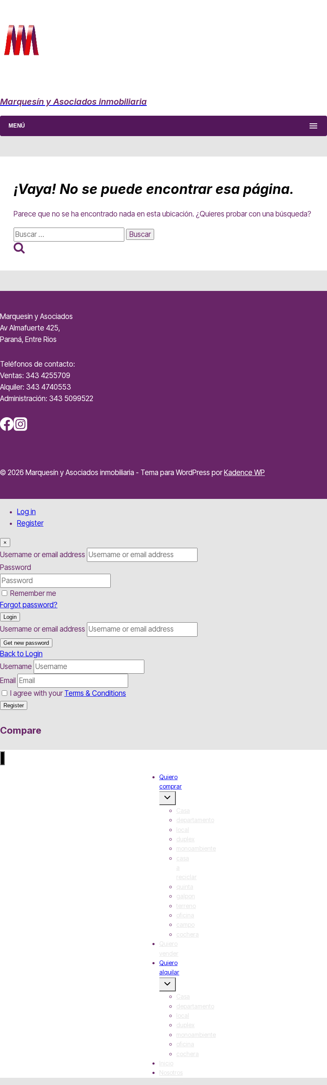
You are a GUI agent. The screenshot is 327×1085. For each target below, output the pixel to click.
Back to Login (21, 653)
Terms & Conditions (95, 693)
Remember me (33, 593)
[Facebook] (7, 428)
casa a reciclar (186, 867)
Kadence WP (244, 472)
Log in (26, 511)
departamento (195, 819)
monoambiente (196, 848)
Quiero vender (168, 948)
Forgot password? (28, 605)
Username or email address (42, 554)
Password (15, 567)
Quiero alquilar (169, 967)
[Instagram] (20, 428)
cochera (187, 934)
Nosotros (171, 1072)
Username (16, 666)
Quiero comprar (170, 781)
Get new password (26, 643)
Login (10, 617)
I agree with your (68, 693)
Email (8, 680)
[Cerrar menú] (2, 758)
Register (30, 523)
